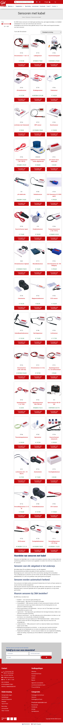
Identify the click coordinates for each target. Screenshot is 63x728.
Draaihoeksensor (38, 229)
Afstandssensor (21, 90)
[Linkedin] (11, 718)
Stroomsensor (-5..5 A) (38, 368)
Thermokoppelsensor (21, 437)
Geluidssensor (38, 194)
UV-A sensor (54, 506)
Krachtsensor (54, 125)
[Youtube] (15, 718)
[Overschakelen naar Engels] (39, 2)
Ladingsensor (38, 55)
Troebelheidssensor (38, 506)
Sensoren (28, 17)
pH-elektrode (22, 194)
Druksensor (54, 90)
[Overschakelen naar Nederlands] (36, 2)
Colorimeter (21, 298)
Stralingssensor (37, 90)
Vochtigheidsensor (54, 472)
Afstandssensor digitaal (21, 264)
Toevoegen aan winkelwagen (21, 65)
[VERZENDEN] (46, 657)
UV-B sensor (21, 541)
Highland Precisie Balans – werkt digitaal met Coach (38, 161)
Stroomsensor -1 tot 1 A (21, 55)
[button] (11, 6)
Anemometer (38, 472)
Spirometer (37, 437)
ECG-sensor (54, 298)
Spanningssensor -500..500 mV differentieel (38, 404)
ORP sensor (37, 125)
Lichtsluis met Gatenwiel (21, 125)
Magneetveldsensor (38, 298)
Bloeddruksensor (38, 264)
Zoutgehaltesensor (38, 541)
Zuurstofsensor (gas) (21, 229)
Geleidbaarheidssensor (21, 333)
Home (23, 17)
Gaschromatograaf (54, 55)
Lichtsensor (54, 333)
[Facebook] (8, 718)
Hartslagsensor (37, 333)
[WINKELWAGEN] (55, 2)
